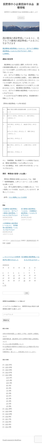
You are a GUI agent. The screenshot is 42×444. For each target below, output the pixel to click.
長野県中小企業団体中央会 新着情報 (21, 6)
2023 (6, 372)
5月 (7, 396)
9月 (7, 385)
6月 (7, 393)
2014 (6, 427)
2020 (6, 411)
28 (24, 281)
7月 (7, 390)
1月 (7, 406)
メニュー (21, 17)
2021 (6, 409)
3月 (7, 401)
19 (14, 278)
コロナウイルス (15, 240)
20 (19, 278)
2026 (6, 365)
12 (14, 275)
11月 (7, 380)
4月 (7, 398)
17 (3, 278)
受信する (6, 320)
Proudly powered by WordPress (12, 440)
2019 (6, 414)
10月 (7, 383)
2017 (6, 419)
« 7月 (4, 285)
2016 (6, 422)
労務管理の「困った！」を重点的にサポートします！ (19, 352)
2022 (6, 375)
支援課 (8, 243)
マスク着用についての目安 (18, 197)
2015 (6, 424)
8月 (7, 388)
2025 (6, 367)
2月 (7, 403)
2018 (6, 416)
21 (24, 278)
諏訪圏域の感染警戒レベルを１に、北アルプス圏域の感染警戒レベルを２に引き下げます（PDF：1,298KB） (21, 51)
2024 (6, 370)
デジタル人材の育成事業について (13, 344)
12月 (7, 378)
